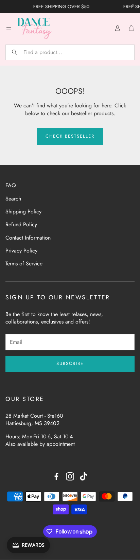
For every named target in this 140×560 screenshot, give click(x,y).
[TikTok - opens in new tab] (84, 476)
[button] (70, 52)
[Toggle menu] (8, 28)
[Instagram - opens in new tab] (70, 476)
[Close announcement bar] (133, 5)
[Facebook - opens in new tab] (56, 476)
